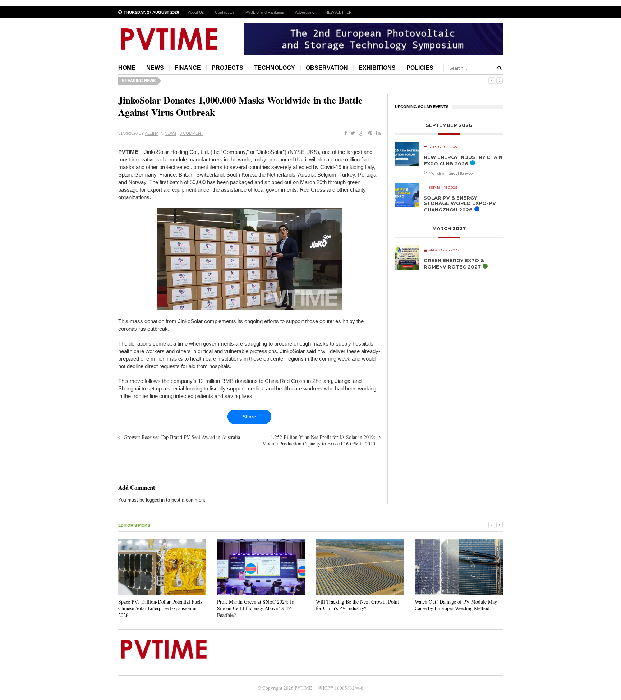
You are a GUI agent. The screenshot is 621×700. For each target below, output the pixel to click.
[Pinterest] (368, 133)
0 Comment (191, 133)
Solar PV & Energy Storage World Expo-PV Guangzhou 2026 (460, 203)
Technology (274, 68)
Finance (188, 68)
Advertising (304, 12)
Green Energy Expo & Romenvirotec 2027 (454, 263)
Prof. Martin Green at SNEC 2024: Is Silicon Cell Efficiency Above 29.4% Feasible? (255, 608)
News (155, 68)
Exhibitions (377, 68)
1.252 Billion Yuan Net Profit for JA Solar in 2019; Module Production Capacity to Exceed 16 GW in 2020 (318, 440)
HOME (126, 68)
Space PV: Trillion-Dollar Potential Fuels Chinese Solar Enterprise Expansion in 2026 (160, 608)
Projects (227, 68)
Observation (327, 68)
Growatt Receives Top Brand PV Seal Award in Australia (182, 437)
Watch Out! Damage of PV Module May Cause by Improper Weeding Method (456, 605)
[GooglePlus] (360, 133)
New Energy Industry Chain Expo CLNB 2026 (463, 160)
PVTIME (303, 688)
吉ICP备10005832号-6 (340, 688)
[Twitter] (351, 133)
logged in (155, 500)
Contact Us (225, 12)
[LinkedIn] (377, 133)
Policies (419, 68)
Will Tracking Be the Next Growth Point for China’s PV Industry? (357, 605)
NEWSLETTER (338, 12)
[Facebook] (344, 133)
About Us (196, 12)
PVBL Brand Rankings (264, 12)
